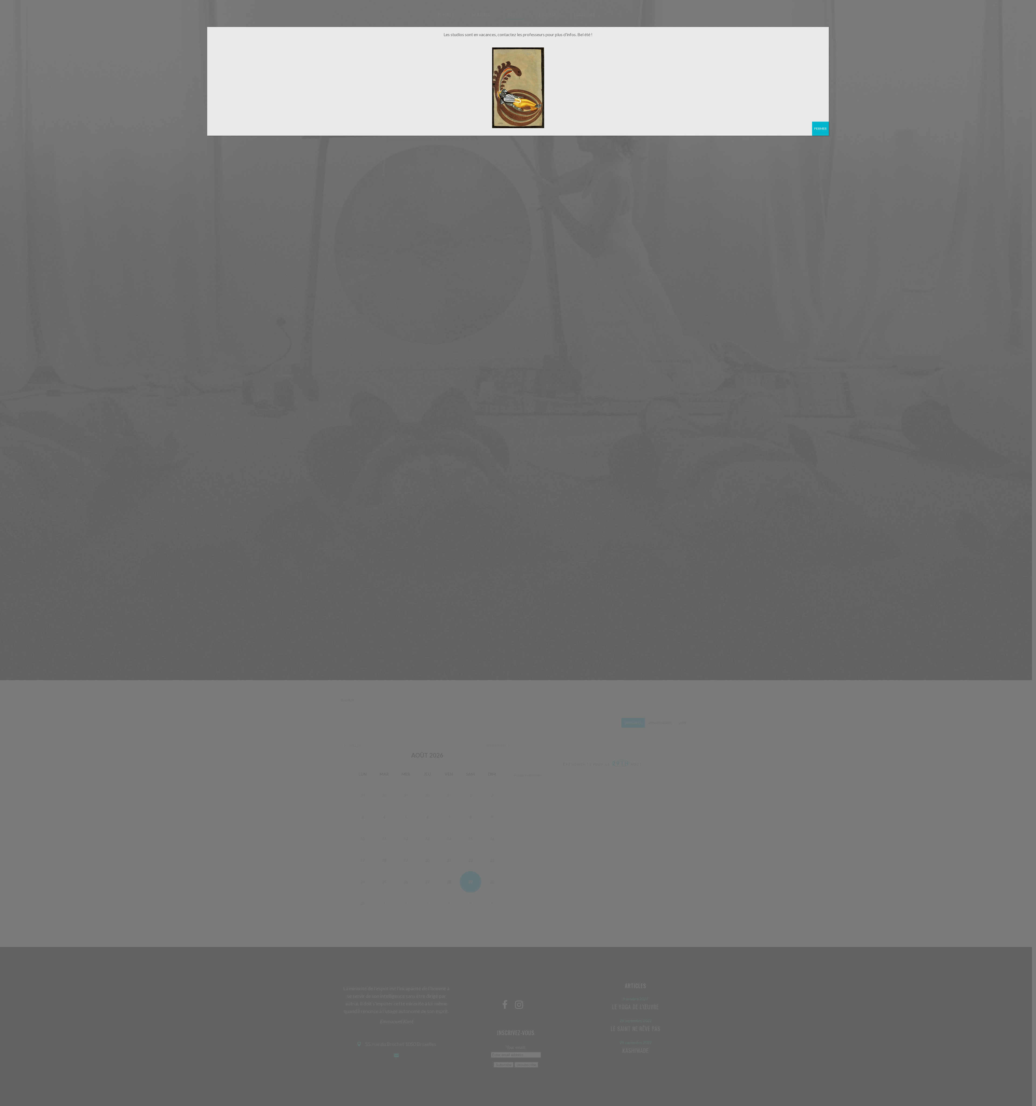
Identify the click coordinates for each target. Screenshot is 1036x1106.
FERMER (820, 128)
